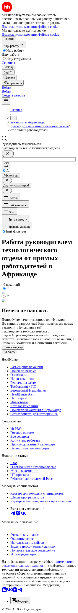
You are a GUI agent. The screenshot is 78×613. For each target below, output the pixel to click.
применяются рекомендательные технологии (38, 563)
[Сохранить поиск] (6, 165)
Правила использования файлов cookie (30, 34)
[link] (9, 77)
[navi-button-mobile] (6, 101)
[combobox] (22, 144)
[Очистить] (8, 153)
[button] (6, 87)
